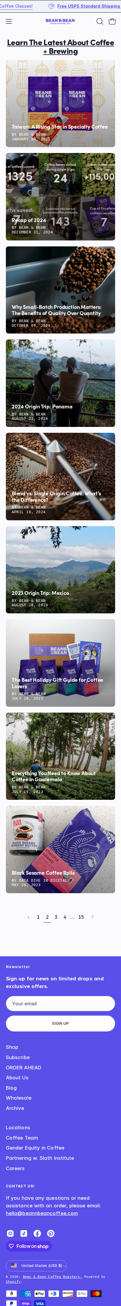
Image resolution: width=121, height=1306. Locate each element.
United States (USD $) (41, 1265)
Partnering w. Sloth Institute (40, 1158)
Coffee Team (22, 1138)
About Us (17, 1078)
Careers (15, 1168)
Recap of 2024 (29, 220)
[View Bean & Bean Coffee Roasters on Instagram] (10, 1233)
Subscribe (18, 1057)
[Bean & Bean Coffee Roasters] (60, 21)
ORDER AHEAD (23, 1068)
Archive (15, 1108)
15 (81, 917)
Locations (18, 1127)
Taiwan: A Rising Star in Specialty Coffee (60, 127)
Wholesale (18, 1098)
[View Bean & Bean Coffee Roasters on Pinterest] (50, 1233)
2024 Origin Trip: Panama (42, 407)
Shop (12, 1047)
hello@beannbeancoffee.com (42, 1213)
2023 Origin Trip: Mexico (40, 593)
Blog (11, 1088)
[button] (99, 21)
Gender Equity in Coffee (35, 1148)
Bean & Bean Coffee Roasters (51, 1277)
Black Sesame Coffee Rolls (43, 873)
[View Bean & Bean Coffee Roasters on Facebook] (37, 1233)
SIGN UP (60, 1023)
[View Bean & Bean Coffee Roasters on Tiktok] (23, 1233)
